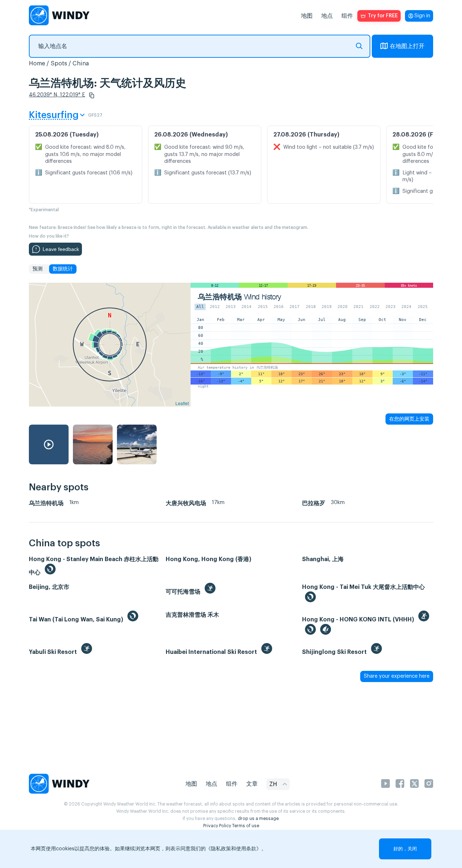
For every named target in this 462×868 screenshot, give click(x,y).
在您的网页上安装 (409, 419)
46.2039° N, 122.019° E (57, 94)
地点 (327, 16)
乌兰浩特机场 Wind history (239, 297)
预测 (37, 269)
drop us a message (258, 818)
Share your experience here (397, 676)
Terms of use (245, 826)
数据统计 (63, 269)
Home (37, 63)
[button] (91, 95)
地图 (307, 16)
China (81, 63)
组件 (347, 16)
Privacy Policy (217, 826)
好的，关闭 (405, 848)
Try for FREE (383, 15)
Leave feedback (61, 249)
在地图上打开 (407, 46)
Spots (59, 63)
